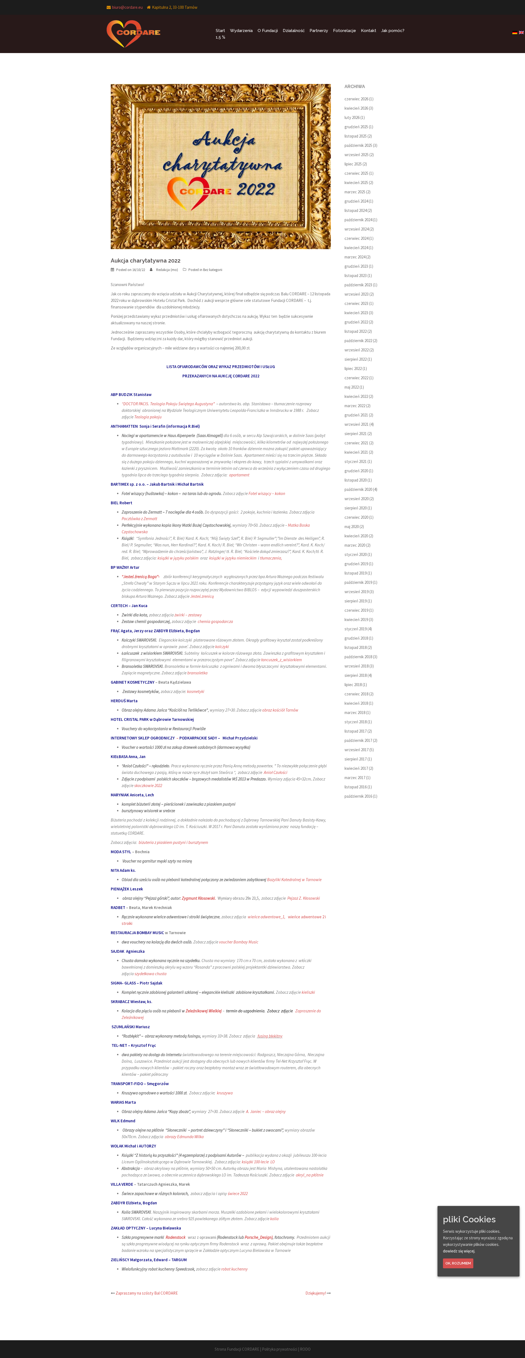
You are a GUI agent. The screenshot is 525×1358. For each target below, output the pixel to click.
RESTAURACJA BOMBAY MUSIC (137, 932)
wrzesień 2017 (357, 749)
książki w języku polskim (178, 558)
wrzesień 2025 (357, 154)
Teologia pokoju (148, 416)
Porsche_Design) (259, 1237)
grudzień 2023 (356, 266)
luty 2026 (352, 117)
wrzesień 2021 (357, 424)
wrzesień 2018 (357, 666)
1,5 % (220, 37)
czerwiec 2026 (356, 98)
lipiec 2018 (353, 684)
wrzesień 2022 (357, 349)
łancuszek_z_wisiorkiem (281, 659)
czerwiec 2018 (356, 694)
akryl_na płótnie (309, 1175)
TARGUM (179, 1259)
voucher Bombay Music (238, 942)
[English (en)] (521, 30)
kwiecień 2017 (356, 768)
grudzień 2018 (356, 638)
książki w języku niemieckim (232, 558)
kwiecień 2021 (356, 452)
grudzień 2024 (356, 201)
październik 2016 (358, 796)
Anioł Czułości (275, 772)
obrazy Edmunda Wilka (184, 1136)
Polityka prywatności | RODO (286, 1349)
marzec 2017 (355, 777)
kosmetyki (195, 691)
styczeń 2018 (356, 721)
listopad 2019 (356, 573)
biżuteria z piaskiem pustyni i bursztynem (173, 842)
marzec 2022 (355, 405)
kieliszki (308, 992)
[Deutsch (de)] (515, 30)
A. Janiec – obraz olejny (265, 1111)
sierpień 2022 (356, 359)
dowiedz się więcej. (459, 1251)
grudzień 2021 (356, 415)
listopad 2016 (356, 786)
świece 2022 (238, 1193)
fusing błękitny (270, 1036)
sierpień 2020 (356, 508)
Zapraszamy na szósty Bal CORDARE (147, 1293)
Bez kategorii (212, 269)
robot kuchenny (234, 1269)
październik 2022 (358, 340)
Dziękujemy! (315, 1293)
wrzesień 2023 (357, 294)
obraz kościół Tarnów (280, 710)
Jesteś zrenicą (202, 596)
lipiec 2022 (353, 368)
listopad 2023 (356, 275)
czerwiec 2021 (356, 442)
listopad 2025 (356, 136)
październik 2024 (358, 219)
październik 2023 (358, 284)
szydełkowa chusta (151, 973)
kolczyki (222, 646)
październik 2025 (358, 145)
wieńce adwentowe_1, (266, 916)
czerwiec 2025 (356, 173)
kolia (274, 1218)
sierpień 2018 (356, 675)
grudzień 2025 (356, 126)
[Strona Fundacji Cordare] (133, 33)
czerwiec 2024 (356, 238)
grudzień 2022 (356, 322)
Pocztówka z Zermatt (139, 518)
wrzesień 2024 (357, 229)
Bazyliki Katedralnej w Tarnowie (294, 879)
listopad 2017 (356, 731)
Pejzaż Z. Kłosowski (303, 898)
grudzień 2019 (356, 563)
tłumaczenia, (271, 558)
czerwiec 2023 (356, 303)
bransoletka (197, 672)
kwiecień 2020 (356, 535)
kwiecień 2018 (356, 703)
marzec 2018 (355, 712)
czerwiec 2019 (356, 610)
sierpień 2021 (356, 433)
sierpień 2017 (356, 759)
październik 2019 (358, 582)
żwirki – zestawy (188, 614)
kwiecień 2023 (356, 312)
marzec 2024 (355, 257)
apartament (238, 474)
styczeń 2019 (356, 628)
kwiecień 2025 (356, 182)
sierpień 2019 (356, 601)
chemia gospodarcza (215, 621)
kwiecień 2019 (356, 619)
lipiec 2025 (353, 164)
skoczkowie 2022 (148, 785)
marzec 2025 (355, 191)
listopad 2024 (356, 210)
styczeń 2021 (356, 461)
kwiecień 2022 (356, 396)
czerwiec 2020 (356, 517)
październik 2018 (358, 656)
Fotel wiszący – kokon (267, 493)
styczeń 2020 (356, 554)
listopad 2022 (356, 331)
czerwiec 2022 (356, 377)
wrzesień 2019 (357, 591)
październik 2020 (358, 489)
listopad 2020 (356, 480)
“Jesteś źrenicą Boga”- (141, 576)
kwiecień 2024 (356, 247)
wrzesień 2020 (357, 498)
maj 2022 (352, 387)
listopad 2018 (356, 647)
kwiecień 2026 (356, 108)
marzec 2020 (355, 545)
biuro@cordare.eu (127, 7)
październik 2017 (358, 740)
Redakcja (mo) (167, 269)
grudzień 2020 (356, 470)
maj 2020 (352, 526)
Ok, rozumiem (458, 1263)
